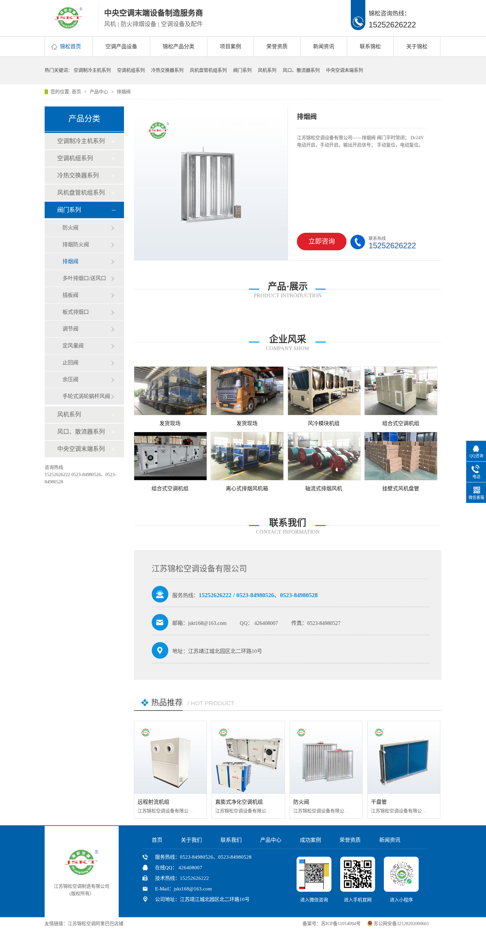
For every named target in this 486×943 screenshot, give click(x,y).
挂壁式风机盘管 (400, 488)
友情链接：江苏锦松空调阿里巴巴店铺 (84, 923)
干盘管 (379, 802)
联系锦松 (370, 46)
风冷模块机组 (324, 423)
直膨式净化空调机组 (239, 802)
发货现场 (170, 423)
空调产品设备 (121, 46)
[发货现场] (170, 390)
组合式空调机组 (400, 423)
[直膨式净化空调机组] (248, 757)
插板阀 (70, 295)
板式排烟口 (75, 312)
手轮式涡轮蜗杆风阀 (86, 396)
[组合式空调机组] (400, 390)
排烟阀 (124, 91)
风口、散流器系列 (301, 70)
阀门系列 (242, 70)
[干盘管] (404, 757)
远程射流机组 (153, 802)
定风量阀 (73, 345)
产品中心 (99, 91)
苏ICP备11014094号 (341, 923)
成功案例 (310, 840)
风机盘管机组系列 (208, 70)
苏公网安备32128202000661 (401, 923)
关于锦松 (416, 46)
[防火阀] (326, 757)
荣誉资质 (277, 46)
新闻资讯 (323, 46)
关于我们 (191, 840)
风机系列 (267, 70)
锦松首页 (70, 46)
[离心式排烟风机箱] (247, 456)
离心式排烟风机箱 (247, 488)
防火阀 (70, 227)
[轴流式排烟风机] (324, 456)
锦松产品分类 (178, 46)
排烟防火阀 (75, 244)
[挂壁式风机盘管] (400, 456)
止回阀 (70, 362)
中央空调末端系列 (344, 70)
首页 (77, 91)
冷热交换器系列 (167, 70)
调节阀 (70, 329)
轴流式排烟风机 (323, 488)
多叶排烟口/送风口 (84, 278)
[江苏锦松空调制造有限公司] (81, 873)
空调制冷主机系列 (92, 70)
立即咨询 (321, 241)
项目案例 (230, 46)
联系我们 (231, 840)
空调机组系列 (131, 70)
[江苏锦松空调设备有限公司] (69, 26)
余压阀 (70, 379)
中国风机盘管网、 (145, 923)
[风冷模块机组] (324, 390)
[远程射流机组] (170, 757)
